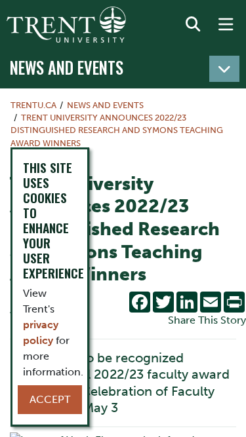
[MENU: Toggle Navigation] (225, 25)
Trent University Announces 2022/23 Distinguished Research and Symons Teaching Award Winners (116, 130)
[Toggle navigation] (224, 69)
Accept (50, 399)
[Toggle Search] (193, 25)
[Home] (66, 25)
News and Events (66, 67)
